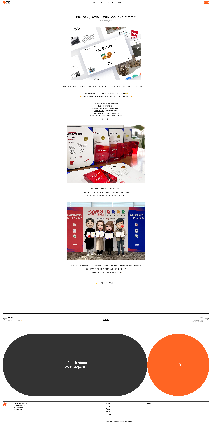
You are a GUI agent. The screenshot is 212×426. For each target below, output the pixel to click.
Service (108, 406)
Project (108, 403)
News (108, 412)
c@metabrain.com (18, 407)
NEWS (119, 2)
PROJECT (95, 2)
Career (108, 414)
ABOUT (107, 2)
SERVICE (101, 2)
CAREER (113, 2)
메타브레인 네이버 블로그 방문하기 (106, 283)
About (108, 409)
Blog (149, 403)
